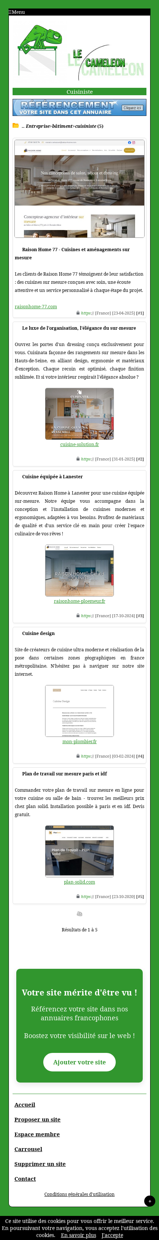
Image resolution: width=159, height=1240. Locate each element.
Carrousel (28, 1149)
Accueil (24, 1104)
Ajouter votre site (79, 1062)
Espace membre (37, 1134)
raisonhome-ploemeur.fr (79, 601)
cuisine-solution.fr (79, 444)
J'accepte (112, 1235)
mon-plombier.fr (79, 741)
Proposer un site (37, 1119)
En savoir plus (78, 1235)
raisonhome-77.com (36, 306)
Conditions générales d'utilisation (79, 1194)
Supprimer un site (40, 1163)
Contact (25, 1178)
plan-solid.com (79, 882)
